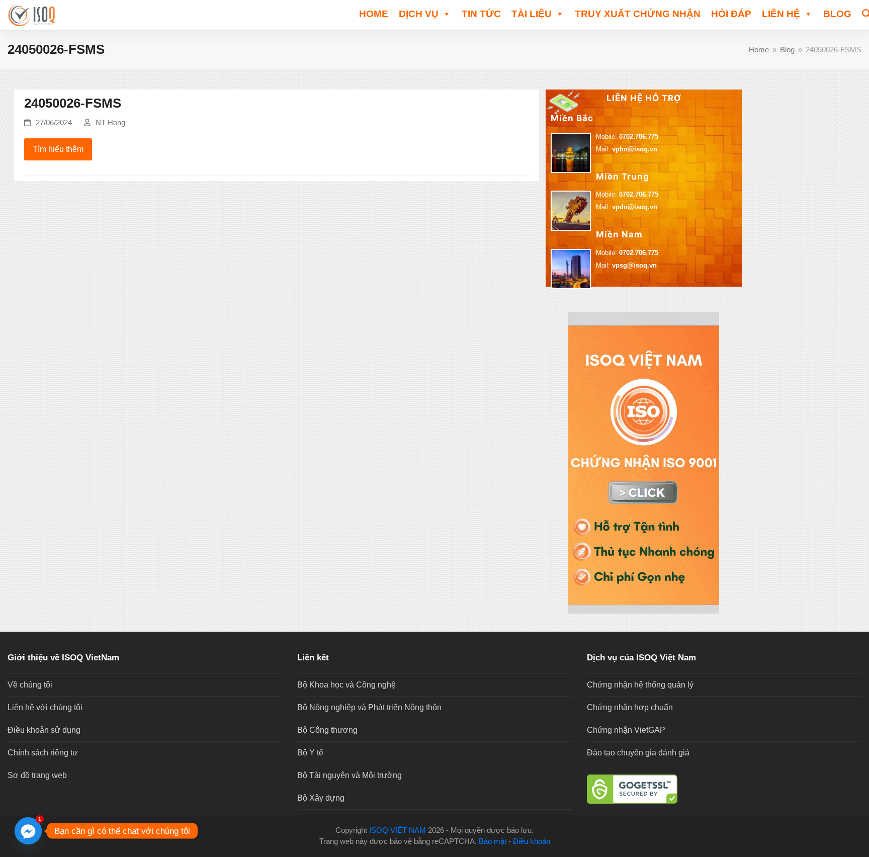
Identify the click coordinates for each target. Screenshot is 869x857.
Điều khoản (531, 841)
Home (373, 14)
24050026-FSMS (72, 103)
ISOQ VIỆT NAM (397, 830)
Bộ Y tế (310, 752)
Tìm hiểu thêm (58, 149)
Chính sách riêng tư (43, 752)
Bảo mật (492, 841)
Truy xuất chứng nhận (638, 14)
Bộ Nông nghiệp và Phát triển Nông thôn (369, 707)
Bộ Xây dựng (320, 798)
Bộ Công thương (327, 730)
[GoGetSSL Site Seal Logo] (724, 789)
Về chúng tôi (30, 684)
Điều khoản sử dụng (44, 730)
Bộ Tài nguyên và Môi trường (349, 775)
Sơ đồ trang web (37, 775)
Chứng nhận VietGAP (626, 730)
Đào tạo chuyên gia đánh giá (638, 752)
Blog (837, 14)
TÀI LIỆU (531, 14)
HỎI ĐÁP (731, 14)
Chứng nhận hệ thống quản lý (640, 684)
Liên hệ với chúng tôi (45, 707)
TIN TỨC (481, 14)
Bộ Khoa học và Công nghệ (346, 684)
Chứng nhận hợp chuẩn (630, 707)
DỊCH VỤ (419, 14)
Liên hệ (781, 14)
